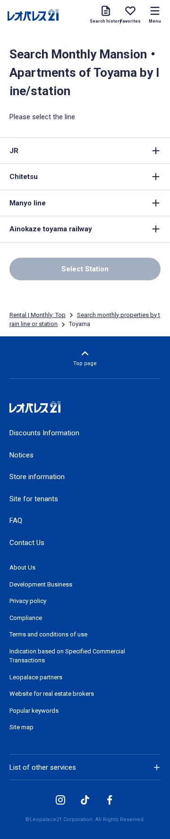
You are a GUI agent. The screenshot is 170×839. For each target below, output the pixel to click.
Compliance (25, 617)
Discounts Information (44, 433)
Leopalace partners (35, 677)
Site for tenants (33, 499)
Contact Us (26, 542)
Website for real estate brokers (51, 693)
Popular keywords (34, 710)
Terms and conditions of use (48, 634)
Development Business (40, 584)
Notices (21, 455)
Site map (21, 727)
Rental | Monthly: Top (37, 314)
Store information (37, 476)
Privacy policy (27, 600)
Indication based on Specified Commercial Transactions (67, 656)
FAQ (15, 520)
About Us (22, 567)
